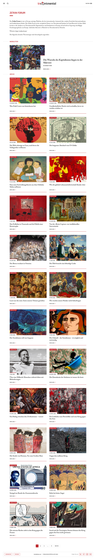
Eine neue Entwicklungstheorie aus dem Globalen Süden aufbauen (27, 186)
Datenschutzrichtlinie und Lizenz (50, 554)
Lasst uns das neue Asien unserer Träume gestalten (27, 301)
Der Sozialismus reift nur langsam (21, 338)
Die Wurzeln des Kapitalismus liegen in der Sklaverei (62, 61)
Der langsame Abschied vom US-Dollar (63, 146)
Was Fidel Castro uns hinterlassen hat (23, 106)
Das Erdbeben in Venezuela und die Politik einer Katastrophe (26, 225)
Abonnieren (8, 554)
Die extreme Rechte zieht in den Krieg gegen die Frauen (26, 532)
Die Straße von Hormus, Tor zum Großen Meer (26, 456)
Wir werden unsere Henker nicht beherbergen (65, 301)
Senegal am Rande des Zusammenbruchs (24, 493)
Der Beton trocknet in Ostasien (20, 264)
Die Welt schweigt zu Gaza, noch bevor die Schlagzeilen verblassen (24, 147)
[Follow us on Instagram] (87, 554)
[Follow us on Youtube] (90, 554)
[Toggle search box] (7, 3)
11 (51, 546)
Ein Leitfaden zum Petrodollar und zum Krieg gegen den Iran (67, 418)
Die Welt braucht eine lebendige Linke (62, 264)
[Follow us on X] (80, 554)
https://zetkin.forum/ (21, 31)
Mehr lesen (46, 69)
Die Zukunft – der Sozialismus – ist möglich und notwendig (66, 339)
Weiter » (57, 546)
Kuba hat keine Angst (56, 493)
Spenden (17, 554)
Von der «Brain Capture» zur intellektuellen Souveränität (64, 225)
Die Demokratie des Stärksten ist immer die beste (66, 378)
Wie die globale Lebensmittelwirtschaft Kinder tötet (67, 185)
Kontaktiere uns (37, 554)
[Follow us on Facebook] (84, 554)
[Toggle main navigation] (4, 3)
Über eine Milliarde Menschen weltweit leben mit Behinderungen (27, 379)
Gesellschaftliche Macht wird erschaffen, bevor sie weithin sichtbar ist (66, 107)
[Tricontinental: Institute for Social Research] (47, 3)
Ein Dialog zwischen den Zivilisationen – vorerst (26, 417)
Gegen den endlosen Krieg (58, 456)
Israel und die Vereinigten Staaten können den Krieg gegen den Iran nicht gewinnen (67, 532)
